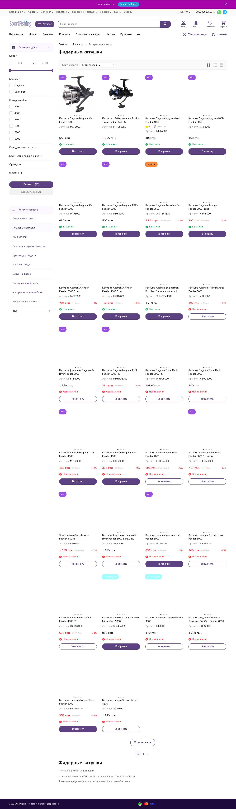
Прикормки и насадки (88, 34)
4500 (17, 119)
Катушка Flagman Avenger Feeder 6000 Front (74, 289)
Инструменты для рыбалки (28, 292)
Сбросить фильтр (31, 192)
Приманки (126, 34)
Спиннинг (48, 34)
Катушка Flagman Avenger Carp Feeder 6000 (206, 536)
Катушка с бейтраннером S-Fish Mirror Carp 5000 (120, 619)
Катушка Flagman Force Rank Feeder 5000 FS (161, 372)
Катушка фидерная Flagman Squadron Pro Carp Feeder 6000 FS (206, 619)
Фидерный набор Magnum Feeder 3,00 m (74, 536)
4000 (17, 113)
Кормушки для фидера (26, 283)
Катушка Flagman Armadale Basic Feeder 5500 (163, 207)
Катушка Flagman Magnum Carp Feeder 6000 (76, 120)
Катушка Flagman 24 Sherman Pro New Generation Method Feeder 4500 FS (162, 289)
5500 (17, 132)
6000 (17, 138)
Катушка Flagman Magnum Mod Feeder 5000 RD (119, 372)
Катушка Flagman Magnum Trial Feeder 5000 (162, 536)
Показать (28, 184)
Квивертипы (20, 237)
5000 (17, 126)
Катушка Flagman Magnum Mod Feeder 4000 (162, 120)
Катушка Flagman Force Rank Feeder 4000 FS (75, 619)
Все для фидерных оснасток (29, 246)
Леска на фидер (22, 264)
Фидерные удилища (24, 218)
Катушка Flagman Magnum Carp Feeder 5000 (76, 207)
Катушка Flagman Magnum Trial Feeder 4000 (76, 454)
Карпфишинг (16, 34)
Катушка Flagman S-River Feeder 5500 (120, 701)
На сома (110, 34)
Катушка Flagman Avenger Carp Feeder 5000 (76, 701)
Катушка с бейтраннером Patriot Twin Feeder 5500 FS (120, 120)
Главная (63, 44)
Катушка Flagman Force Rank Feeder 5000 (204, 372)
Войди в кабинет (129, 4)
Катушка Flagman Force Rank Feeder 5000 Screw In (204, 454)
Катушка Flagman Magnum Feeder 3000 (164, 619)
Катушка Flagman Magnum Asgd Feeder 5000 (206, 289)
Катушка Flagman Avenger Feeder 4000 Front (117, 289)
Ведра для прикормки (25, 301)
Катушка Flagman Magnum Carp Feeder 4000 (119, 454)
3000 (17, 106)
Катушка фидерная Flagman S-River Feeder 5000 (76, 372)
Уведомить (207, 316)
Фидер (33, 34)
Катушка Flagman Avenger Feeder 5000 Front (203, 207)
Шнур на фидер (22, 274)
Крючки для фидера (24, 255)
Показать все (142, 742)
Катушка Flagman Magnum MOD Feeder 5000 (120, 207)
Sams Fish (20, 91)
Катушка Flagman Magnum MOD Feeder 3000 (206, 120)
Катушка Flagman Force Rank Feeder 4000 (161, 454)
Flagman (19, 85)
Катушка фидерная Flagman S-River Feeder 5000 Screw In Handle (119, 537)
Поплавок (64, 34)
